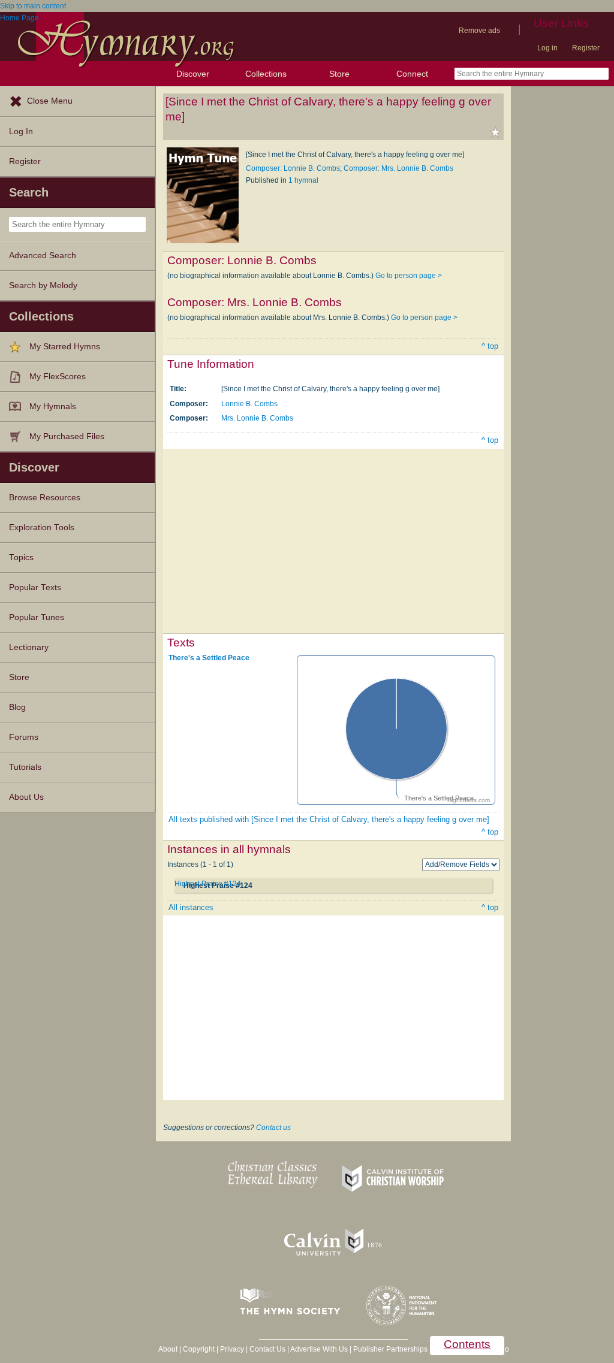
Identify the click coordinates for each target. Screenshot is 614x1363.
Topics (21, 557)
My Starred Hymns (64, 346)
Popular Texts (35, 587)
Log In (21, 131)
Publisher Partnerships (390, 1349)
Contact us (273, 1127)
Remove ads (479, 30)
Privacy (232, 1349)
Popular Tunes (36, 617)
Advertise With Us (319, 1349)
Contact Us (267, 1349)
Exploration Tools (41, 527)
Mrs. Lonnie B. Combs (257, 418)
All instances (190, 907)
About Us (26, 797)
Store (339, 73)
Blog (17, 707)
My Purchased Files (66, 436)
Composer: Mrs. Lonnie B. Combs (398, 168)
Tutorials (25, 767)
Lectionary (29, 647)
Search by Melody (43, 285)
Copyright (199, 1349)
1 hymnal (303, 180)
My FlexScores (57, 376)
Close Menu (50, 100)
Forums (23, 737)
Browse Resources (44, 497)
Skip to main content (33, 6)
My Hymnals (52, 406)
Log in (547, 48)
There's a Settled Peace (208, 658)
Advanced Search (42, 255)
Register (586, 48)
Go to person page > (408, 275)
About (167, 1349)
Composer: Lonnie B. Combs (293, 168)
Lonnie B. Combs (249, 404)
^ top (489, 345)
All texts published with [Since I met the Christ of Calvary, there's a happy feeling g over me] (328, 819)
